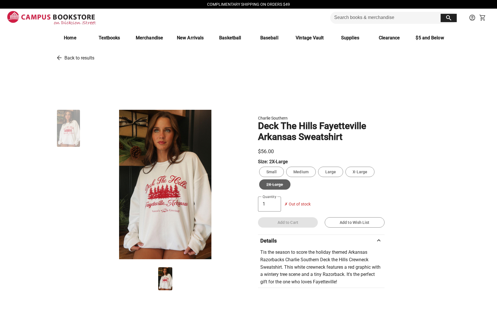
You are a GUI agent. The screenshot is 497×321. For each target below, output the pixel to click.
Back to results (79, 58)
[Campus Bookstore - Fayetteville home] (51, 18)
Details (321, 241)
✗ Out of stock (297, 204)
